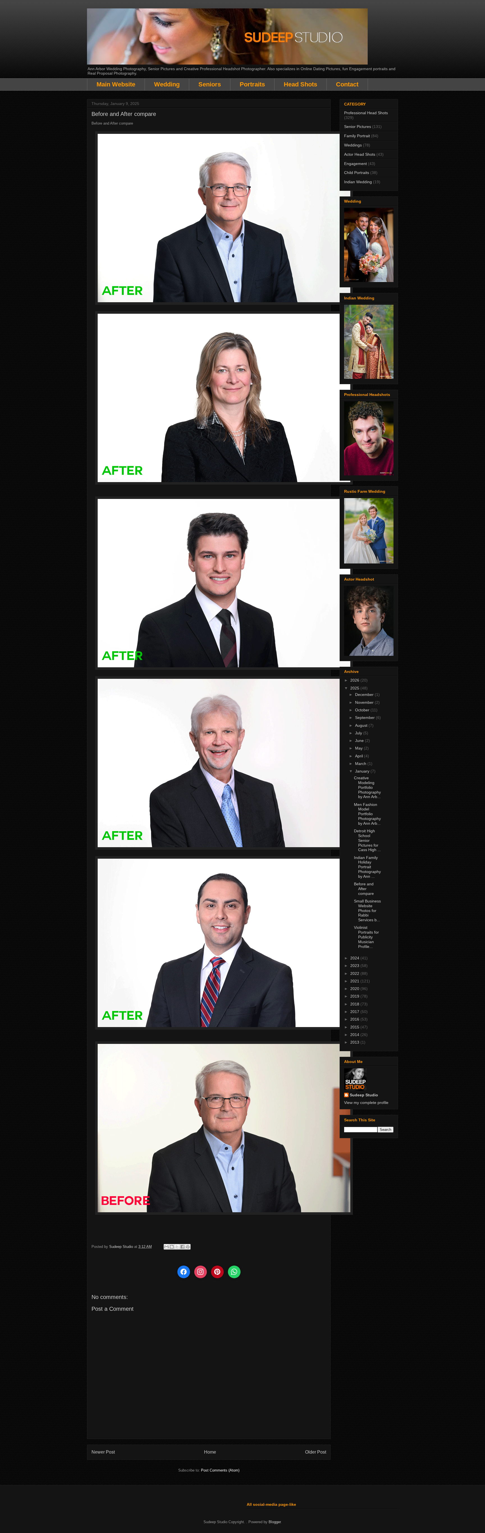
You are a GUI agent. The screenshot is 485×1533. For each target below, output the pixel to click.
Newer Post (103, 1452)
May (359, 748)
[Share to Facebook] (182, 1247)
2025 (355, 688)
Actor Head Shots (359, 154)
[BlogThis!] (172, 1247)
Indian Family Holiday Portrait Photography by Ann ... (367, 867)
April (359, 756)
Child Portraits (356, 172)
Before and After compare (364, 889)
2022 (355, 973)
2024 (355, 958)
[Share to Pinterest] (188, 1247)
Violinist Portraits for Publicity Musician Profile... (366, 936)
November (365, 702)
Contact (347, 84)
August (362, 725)
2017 (355, 1011)
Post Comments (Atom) (220, 1470)
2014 (355, 1034)
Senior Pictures (357, 126)
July (359, 733)
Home (210, 1452)
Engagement (355, 163)
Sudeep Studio (364, 1095)
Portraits (252, 84)
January (362, 771)
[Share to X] (177, 1247)
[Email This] (166, 1247)
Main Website (116, 84)
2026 (355, 680)
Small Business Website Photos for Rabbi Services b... (367, 910)
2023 (355, 965)
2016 (355, 1019)
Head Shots (300, 84)
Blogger (275, 1522)
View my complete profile (366, 1102)
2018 (355, 1004)
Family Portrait (357, 136)
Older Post (315, 1452)
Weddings (353, 145)
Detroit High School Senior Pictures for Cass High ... (367, 840)
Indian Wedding (358, 182)
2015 (355, 1027)
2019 (355, 996)
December (365, 694)
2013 (355, 1042)
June (360, 740)
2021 (355, 981)
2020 (355, 988)
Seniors (209, 84)
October (362, 710)
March (361, 763)
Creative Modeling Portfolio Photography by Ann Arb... (367, 787)
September (365, 717)
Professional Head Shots (366, 113)
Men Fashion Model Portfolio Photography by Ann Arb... (367, 814)
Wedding (167, 84)
